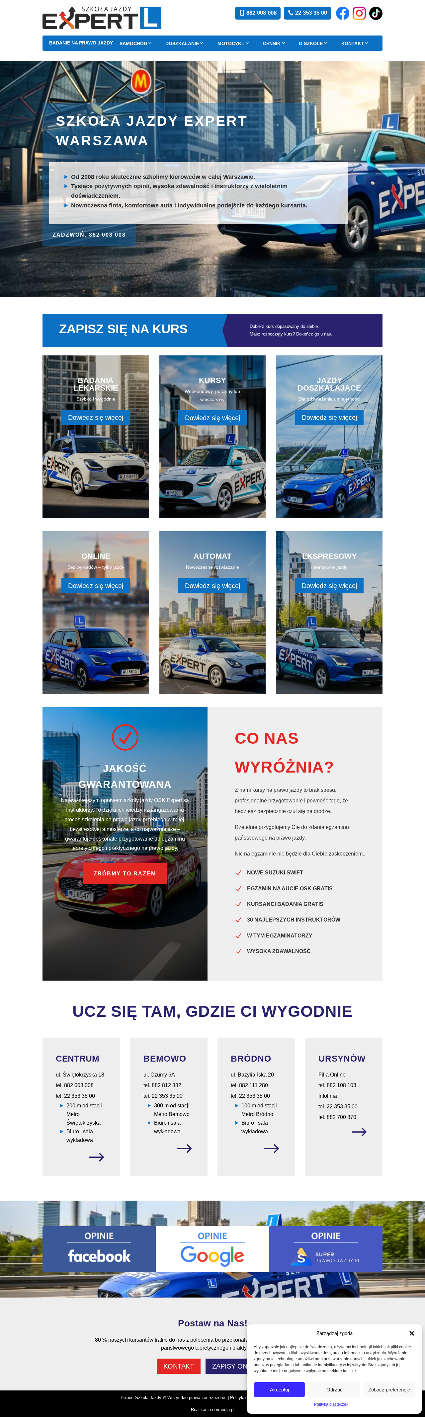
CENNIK (272, 43)
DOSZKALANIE (182, 43)
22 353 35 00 (311, 13)
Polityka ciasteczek (331, 1404)
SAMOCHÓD (133, 43)
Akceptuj (279, 1389)
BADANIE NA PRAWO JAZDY (81, 42)
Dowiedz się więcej (95, 417)
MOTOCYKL (230, 43)
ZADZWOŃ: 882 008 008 (89, 235)
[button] (411, 1333)
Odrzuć (334, 1389)
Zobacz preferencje (389, 1389)
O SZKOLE (311, 43)
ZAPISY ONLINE (237, 1366)
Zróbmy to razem (125, 873)
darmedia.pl (223, 1409)
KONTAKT (352, 43)
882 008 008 (261, 13)
